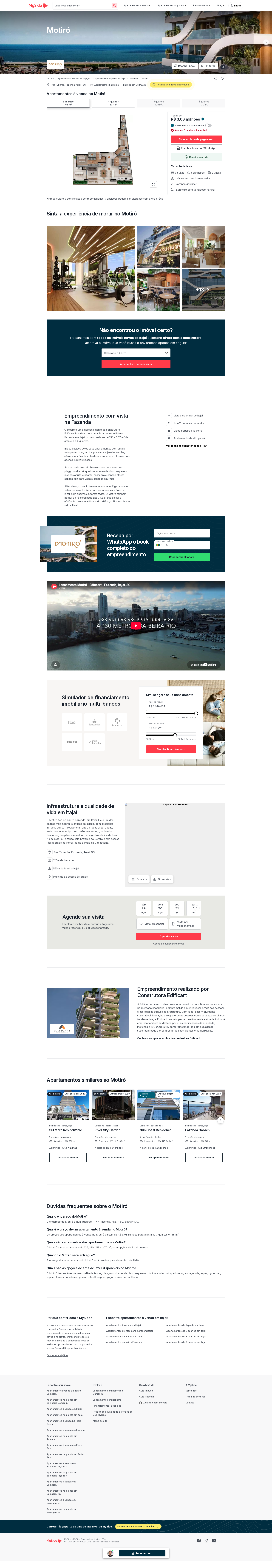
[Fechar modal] (174, 748)
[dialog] (136, 780)
